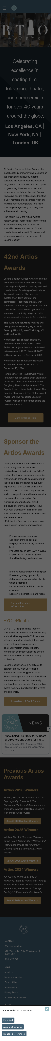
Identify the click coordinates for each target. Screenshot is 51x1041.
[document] (25, 1023)
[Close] (47, 1009)
